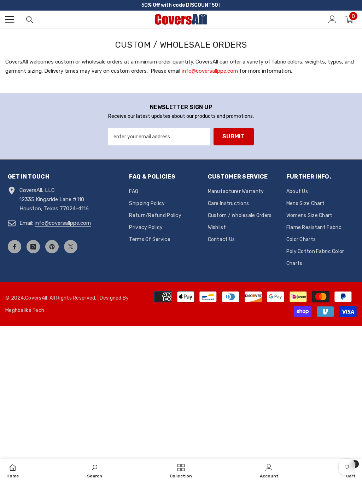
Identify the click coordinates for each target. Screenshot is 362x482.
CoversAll (36, 298)
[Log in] (332, 19)
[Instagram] (33, 246)
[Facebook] (14, 246)
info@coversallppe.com (210, 71)
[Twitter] (70, 246)
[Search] (29, 20)
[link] (94, 470)
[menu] (9, 19)
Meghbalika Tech (24, 310)
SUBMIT (233, 136)
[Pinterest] (52, 246)
